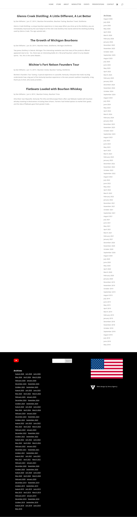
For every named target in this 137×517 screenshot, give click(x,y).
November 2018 (109, 325)
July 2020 (107, 259)
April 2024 (107, 111)
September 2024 (109, 94)
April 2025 (107, 72)
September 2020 (109, 253)
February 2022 (109, 197)
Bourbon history (42, 94)
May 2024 (107, 108)
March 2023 (108, 154)
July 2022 (107, 180)
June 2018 (107, 341)
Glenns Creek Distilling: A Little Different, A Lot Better (54, 16)
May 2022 (107, 187)
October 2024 (108, 91)
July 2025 (107, 62)
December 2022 (109, 164)
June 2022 (107, 183)
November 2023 (109, 127)
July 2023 (107, 141)
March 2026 (108, 35)
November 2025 (109, 48)
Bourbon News (42, 46)
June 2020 (107, 262)
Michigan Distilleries (64, 46)
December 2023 (109, 124)
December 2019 (109, 282)
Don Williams (20, 21)
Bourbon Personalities (45, 21)
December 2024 (109, 85)
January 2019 (108, 318)
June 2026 (107, 25)
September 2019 (109, 292)
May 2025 (107, 68)
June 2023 (107, 144)
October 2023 (108, 131)
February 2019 (109, 315)
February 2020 (109, 275)
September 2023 (109, 134)
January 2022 (108, 200)
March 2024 (108, 114)
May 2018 (107, 345)
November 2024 (109, 88)
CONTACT (110, 4)
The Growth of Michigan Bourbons (54, 40)
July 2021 (107, 220)
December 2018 (109, 322)
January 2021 (108, 239)
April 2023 (107, 150)
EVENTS (86, 4)
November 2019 (109, 285)
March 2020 (108, 272)
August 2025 (108, 58)
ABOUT (66, 4)
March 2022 (108, 193)
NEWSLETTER (76, 4)
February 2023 (109, 157)
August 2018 (108, 335)
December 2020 (109, 243)
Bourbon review (43, 70)
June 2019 (107, 302)
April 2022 (107, 190)
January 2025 (108, 81)
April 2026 (107, 32)
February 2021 (109, 236)
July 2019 (107, 299)
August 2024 (108, 98)
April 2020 (107, 269)
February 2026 (109, 39)
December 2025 (109, 45)
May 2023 (107, 147)
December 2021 (109, 203)
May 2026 (107, 29)
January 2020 (108, 279)
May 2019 (107, 305)
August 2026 (108, 19)
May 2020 (107, 266)
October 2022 (108, 170)
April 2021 (107, 229)
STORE (58, 4)
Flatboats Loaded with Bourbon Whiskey (54, 89)
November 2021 (109, 206)
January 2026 (108, 42)
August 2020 (108, 256)
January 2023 (108, 160)
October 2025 (108, 52)
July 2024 (107, 101)
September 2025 (109, 55)
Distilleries (82, 21)
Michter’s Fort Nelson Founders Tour (54, 64)
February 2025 (109, 78)
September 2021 (109, 213)
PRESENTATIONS (98, 4)
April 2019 (107, 308)
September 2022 (109, 173)
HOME (51, 4)
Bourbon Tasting (60, 21)
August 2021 (108, 216)
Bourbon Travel (72, 21)
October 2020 (108, 249)
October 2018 (108, 328)
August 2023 (108, 137)
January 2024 (108, 121)
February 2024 (109, 118)
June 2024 (107, 104)
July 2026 (107, 22)
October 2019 (108, 289)
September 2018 (109, 331)
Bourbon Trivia (54, 94)
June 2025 (107, 65)
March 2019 (108, 312)
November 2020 (109, 246)
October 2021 (108, 210)
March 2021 (108, 233)
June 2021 (107, 223)
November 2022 (109, 167)
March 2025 (108, 75)
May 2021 (107, 226)
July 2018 (107, 338)
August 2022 (108, 177)
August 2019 (108, 295)
